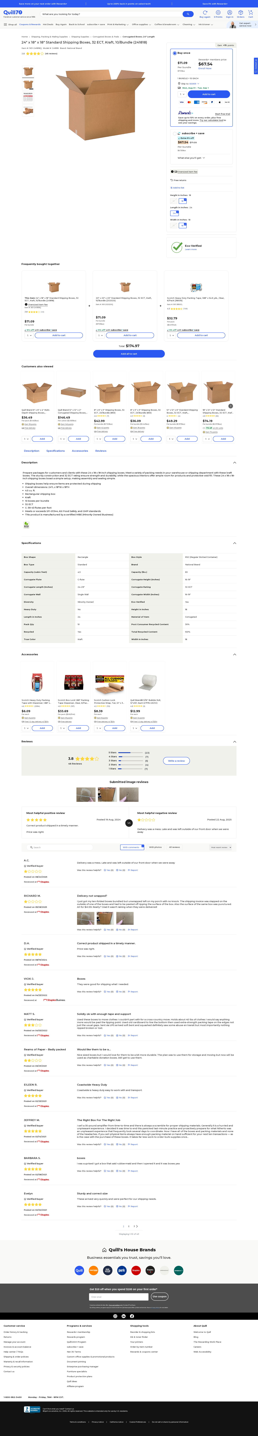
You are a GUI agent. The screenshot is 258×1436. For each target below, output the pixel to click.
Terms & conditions (78, 1422)
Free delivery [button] (30, 428)
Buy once (184, 52)
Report (134, 870)
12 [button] (174, 201)
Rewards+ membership (78, 1332)
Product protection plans (79, 1376)
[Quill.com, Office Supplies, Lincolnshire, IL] (32, 1410)
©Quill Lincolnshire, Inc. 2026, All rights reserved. (63, 1411)
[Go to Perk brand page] (122, 1271)
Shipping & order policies (16, 1356)
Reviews (100, 450)
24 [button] (174, 213)
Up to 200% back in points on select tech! (129, 4)
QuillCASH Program (76, 1342)
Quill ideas (72, 1381)
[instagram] (115, 1316)
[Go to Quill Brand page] (79, 1271)
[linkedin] (123, 1316)
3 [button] (134, 1226)
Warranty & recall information (18, 1361)
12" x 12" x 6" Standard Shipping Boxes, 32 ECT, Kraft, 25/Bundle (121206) (182, 411)
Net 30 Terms (74, 1352)
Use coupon (160, 1296)
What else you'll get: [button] (189, 158)
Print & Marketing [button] (116, 24)
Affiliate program (75, 1386)
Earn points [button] (226, 45)
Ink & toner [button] (204, 24)
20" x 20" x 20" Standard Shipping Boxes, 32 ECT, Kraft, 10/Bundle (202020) (124, 299)
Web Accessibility (202, 1352)
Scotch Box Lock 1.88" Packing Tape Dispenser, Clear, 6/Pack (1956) (73, 701)
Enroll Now (204, 68)
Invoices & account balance (17, 1347)
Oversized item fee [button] (187, 171)
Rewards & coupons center (144, 1352)
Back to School (77, 24)
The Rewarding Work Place (207, 1342)
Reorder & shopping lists (142, 1332)
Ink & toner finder (139, 1337)
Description (31, 450)
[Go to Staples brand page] (136, 1271)
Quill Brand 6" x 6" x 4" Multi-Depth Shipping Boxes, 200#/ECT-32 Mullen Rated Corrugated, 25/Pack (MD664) (37, 411)
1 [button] (123, 1226)
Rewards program (76, 1337)
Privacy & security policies (17, 1366)
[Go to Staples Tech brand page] (150, 1271)
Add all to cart (129, 353)
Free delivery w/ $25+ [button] (106, 722)
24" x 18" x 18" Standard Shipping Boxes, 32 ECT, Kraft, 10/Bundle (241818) (52, 299)
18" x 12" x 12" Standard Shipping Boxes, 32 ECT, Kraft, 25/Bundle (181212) (218, 411)
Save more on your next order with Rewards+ (43, 4)
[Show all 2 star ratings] (130, 764)
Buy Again (61, 24)
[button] (188, 14)
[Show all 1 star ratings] (130, 768)
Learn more (191, 249)
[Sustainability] (28, 525)
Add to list (178, 187)
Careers (197, 1347)
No (120, 870)
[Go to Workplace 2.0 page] (179, 1271)
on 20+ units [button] (218, 428)
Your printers (136, 1342)
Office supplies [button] (140, 24)
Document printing (76, 1361)
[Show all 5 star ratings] (130, 752)
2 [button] (128, 1226)
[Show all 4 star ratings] (131, 756)
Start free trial (222, 114)
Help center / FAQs (13, 1352)
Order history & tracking (15, 1332)
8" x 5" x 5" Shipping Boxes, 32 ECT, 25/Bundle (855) (145, 411)
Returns (7, 1337)
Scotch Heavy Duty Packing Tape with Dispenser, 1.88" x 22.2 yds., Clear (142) (36, 701)
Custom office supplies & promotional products (91, 1356)
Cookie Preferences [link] (137, 1422)
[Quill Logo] (13, 12)
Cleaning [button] (187, 24)
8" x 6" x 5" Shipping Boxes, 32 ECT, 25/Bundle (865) (109, 411)
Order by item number (141, 1347)
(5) (146, 760)
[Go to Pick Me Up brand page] (108, 1271)
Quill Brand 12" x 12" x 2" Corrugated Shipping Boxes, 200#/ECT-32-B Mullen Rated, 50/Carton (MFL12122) (73, 411)
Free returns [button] (180, 180)
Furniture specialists (77, 1371)
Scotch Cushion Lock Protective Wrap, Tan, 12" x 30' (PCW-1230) (109, 701)
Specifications (55, 450)
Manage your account (14, 1342)
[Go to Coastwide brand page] (93, 1271)
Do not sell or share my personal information (170, 1422)
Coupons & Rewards (30, 24)
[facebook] (132, 1316)
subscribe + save (96, 24)
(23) (147, 752)
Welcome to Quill (202, 1332)
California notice (116, 1422)
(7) (146, 756)
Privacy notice (98, 1422)
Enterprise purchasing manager (82, 1366)
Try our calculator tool (211, 120)
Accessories (80, 450)
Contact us (9, 1371)
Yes (108, 870)
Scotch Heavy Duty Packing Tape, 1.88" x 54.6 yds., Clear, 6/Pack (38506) (195, 299)
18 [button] (182, 201)
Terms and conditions (114, 1305)
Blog (196, 1337)
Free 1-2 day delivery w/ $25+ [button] (37, 722)
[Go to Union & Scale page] (164, 1271)
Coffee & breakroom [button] (165, 24)
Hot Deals (48, 24)
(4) (146, 764)
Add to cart (208, 94)
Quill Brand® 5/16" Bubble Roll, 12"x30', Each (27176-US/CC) (145, 701)
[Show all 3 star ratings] (130, 760)
